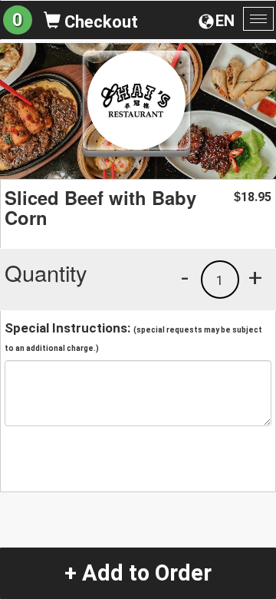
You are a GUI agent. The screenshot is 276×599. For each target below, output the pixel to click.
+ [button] (255, 277)
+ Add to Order (138, 573)
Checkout (99, 21)
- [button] (185, 277)
